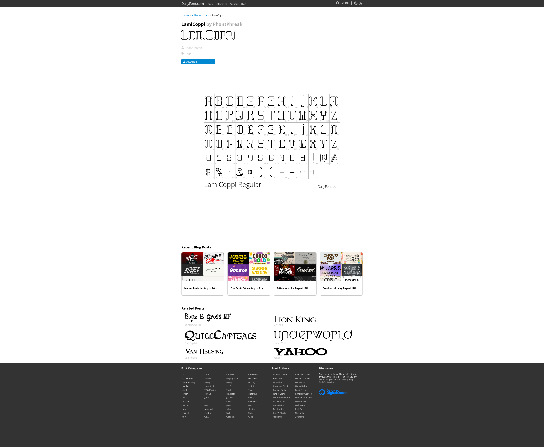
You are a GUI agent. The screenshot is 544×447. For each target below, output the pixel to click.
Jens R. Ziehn (279, 393)
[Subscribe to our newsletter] (342, 3)
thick (250, 413)
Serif (206, 15)
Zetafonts (299, 416)
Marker (185, 386)
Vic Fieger (277, 416)
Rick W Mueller (280, 413)
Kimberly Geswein (303, 393)
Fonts (210, 4)
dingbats (230, 393)
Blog (243, 4)
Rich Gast (299, 409)
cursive (207, 393)
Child (206, 374)
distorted (252, 393)
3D (183, 374)
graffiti (229, 397)
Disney (207, 378)
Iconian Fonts (279, 390)
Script (251, 386)
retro (250, 405)
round (185, 409)
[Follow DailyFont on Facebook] (351, 3)
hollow (185, 401)
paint (228, 405)
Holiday (251, 382)
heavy (251, 397)
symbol (207, 413)
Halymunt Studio (281, 386)
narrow (185, 405)
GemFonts (300, 382)
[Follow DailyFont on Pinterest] (356, 3)
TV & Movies (210, 390)
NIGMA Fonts (301, 401)
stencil (185, 413)
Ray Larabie (278, 409)
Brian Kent (278, 378)
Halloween (253, 378)
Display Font (232, 378)
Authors (234, 4)
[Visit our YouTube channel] (346, 3)
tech (228, 413)
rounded (208, 409)
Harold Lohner (302, 386)
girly (206, 397)
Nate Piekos (278, 405)
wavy (206, 416)
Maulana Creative (303, 397)
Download (191, 61)
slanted (251, 409)
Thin (250, 390)
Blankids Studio (302, 374)
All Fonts (196, 15)
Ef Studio (277, 382)
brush (185, 393)
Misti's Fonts (279, 401)
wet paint (230, 416)
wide (250, 416)
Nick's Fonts (300, 405)
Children (230, 374)
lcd (205, 401)
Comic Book (187, 378)
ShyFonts (299, 413)
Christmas (253, 374)
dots (184, 397)
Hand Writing (188, 382)
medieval (252, 401)
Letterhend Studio (281, 397)
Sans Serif (209, 386)
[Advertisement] (312, 63)
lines (228, 401)
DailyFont (192, 3)
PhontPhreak (193, 48)
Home (185, 15)
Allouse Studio (280, 374)
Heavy (207, 382)
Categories (221, 4)
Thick (228, 390)
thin (184, 416)
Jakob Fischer (301, 390)
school (229, 409)
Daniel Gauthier (302, 378)
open (206, 405)
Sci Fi (228, 386)
